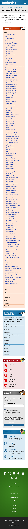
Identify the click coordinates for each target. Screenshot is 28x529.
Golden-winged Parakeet (12, 136)
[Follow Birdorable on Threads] (18, 473)
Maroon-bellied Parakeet (12, 160)
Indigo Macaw (9, 146)
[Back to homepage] (9, 2)
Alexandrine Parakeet (11, 73)
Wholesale (14, 494)
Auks (6, 36)
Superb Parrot (9, 225)
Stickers (6, 354)
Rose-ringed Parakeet (11, 207)
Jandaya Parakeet (10, 147)
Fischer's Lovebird (10, 125)
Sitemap (14, 511)
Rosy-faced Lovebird (11, 209)
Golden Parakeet (10, 131)
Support (6, 306)
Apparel (6, 324)
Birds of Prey (8, 40)
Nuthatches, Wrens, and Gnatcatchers (14, 66)
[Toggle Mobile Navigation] (25, 3)
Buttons (6, 329)
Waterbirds (7, 285)
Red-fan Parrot (10, 196)
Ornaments (7, 346)
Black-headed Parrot (11, 79)
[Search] (21, 3)
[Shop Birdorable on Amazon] (12, 477)
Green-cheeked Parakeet (12, 138)
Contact (14, 508)
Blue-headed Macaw (11, 88)
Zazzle (11, 375)
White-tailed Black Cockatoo (13, 240)
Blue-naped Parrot (11, 92)
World (5, 295)
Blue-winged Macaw (11, 95)
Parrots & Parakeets (6, 7)
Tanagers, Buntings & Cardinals (13, 268)
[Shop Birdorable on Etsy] (16, 477)
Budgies (8, 99)
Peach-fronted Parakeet (12, 177)
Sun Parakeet (9, 224)
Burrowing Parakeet (11, 101)
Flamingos (7, 53)
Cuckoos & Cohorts (10, 45)
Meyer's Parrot (10, 164)
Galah (7, 127)
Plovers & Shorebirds (10, 255)
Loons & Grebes (9, 64)
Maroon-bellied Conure (12, 159)
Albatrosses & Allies (10, 34)
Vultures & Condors (10, 279)
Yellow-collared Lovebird (12, 244)
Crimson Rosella (10, 112)
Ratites (7, 259)
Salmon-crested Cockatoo (12, 212)
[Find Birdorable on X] (9, 473)
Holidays (6, 303)
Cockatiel (8, 110)
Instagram (12, 443)
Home (14, 483)
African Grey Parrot (11, 71)
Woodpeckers (8, 287)
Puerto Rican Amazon (11, 186)
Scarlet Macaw (10, 216)
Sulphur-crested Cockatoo (12, 222)
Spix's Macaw (9, 220)
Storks (6, 264)
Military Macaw (10, 166)
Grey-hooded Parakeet (12, 142)
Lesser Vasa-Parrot (11, 153)
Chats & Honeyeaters (10, 42)
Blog (14, 501)
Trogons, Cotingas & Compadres (13, 277)
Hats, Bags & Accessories (11, 335)
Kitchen (6, 340)
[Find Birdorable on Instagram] (14, 473)
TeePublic (12, 380)
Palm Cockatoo (10, 175)
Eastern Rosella (10, 121)
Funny (6, 292)
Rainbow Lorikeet (10, 188)
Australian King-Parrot (12, 75)
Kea (7, 151)
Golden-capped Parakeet (12, 133)
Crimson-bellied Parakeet (12, 114)
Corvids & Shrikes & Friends (12, 44)
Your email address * (9, 403)
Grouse (7, 56)
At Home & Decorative (11, 327)
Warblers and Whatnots (11, 283)
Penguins (7, 251)
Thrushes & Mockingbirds (11, 272)
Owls (6, 68)
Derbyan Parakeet (10, 116)
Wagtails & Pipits (9, 281)
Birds (5, 32)
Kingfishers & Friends (10, 62)
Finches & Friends (9, 51)
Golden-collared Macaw (12, 134)
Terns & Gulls (8, 270)
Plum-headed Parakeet (12, 183)
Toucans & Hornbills (10, 275)
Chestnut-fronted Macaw (12, 108)
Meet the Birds (14, 487)
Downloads (14, 497)
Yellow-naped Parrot (11, 249)
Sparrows (7, 261)
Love (5, 289)
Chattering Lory (10, 107)
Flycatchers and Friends (11, 55)
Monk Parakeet (10, 168)
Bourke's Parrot (10, 97)
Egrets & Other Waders (11, 49)
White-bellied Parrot (11, 235)
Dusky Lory (9, 118)
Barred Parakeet (10, 77)
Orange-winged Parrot (11, 172)
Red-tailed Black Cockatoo (13, 205)
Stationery (7, 351)
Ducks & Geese (9, 47)
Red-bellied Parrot (11, 192)
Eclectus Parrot (10, 123)
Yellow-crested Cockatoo (12, 246)
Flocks (6, 300)
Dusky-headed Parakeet (12, 120)
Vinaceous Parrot (10, 233)
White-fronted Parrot (11, 238)
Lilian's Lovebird (10, 155)
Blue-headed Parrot (11, 90)
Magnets (6, 343)
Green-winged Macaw (11, 140)
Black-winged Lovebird (12, 81)
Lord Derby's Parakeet (11, 157)
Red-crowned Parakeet (12, 194)
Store (14, 490)
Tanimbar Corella (10, 227)
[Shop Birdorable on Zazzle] (23, 473)
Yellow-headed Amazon (12, 248)
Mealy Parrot (9, 162)
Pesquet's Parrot (10, 179)
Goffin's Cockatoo (10, 129)
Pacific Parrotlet (10, 173)
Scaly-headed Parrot (11, 214)
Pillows (6, 348)
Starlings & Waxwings (10, 262)
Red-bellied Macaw (11, 190)
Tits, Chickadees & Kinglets (12, 274)
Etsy (10, 370)
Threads (11, 456)
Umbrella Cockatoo (11, 229)
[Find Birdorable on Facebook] (5, 473)
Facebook (12, 436)
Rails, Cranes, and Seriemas (12, 257)
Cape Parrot (9, 103)
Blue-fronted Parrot (11, 86)
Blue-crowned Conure (11, 84)
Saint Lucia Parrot (10, 211)
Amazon (11, 365)
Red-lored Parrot (10, 201)
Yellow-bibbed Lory (18, 7)
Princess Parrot (10, 185)
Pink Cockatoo (10, 181)
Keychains (7, 338)
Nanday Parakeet (10, 170)
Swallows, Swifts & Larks (11, 266)
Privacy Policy (11, 422)
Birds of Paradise (9, 38)
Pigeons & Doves (9, 253)
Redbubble (12, 384)
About (14, 506)
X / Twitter (12, 449)
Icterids (7, 60)
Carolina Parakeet (10, 105)
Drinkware (7, 332)
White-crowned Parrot (11, 237)
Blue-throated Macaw (11, 94)
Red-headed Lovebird (11, 199)
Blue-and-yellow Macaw (12, 83)
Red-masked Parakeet (11, 203)
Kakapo (8, 149)
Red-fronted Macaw (11, 198)
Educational (7, 298)
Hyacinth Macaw (10, 144)
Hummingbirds (8, 58)
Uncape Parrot (10, 231)
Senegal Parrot (10, 218)
